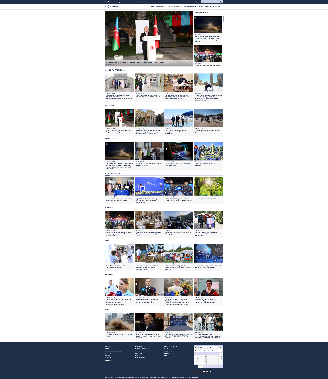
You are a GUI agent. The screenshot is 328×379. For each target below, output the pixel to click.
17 (201, 361)
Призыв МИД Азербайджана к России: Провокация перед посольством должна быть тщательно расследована (148, 131)
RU (190, 2)
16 (197, 361)
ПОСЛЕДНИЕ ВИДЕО (201, 13)
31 (201, 366)
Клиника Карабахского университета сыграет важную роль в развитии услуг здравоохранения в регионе (148, 300)
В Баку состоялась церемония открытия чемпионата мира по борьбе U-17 (208, 266)
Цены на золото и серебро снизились (123, 62)
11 (205, 359)
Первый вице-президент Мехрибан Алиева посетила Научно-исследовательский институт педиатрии (119, 96)
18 (205, 361)
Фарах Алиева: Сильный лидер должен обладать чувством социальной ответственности (148, 200)
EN (193, 2)
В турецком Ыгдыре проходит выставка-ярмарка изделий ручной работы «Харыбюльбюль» (119, 234)
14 (217, 359)
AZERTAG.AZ (109, 346)
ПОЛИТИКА (169, 6)
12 (209, 359)
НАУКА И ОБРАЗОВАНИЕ (142, 349)
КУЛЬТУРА (182, 6)
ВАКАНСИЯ (167, 353)
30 (197, 366)
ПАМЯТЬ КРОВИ (140, 358)
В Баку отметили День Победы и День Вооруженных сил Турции (118, 131)
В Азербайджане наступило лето (205, 199)
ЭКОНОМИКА (198, 6)
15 (221, 359)
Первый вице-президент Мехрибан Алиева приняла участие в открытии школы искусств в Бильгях (177, 96)
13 (213, 359)
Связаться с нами (170, 346)
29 (221, 364)
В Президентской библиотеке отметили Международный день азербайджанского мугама (149, 234)
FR (198, 2)
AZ (188, 2)
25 (205, 364)
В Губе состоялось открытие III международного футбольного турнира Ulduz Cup (177, 267)
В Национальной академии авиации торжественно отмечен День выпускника (178, 199)
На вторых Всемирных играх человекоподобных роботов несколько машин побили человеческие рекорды (207, 336)
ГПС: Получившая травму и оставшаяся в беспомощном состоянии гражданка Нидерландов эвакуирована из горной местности (207, 39)
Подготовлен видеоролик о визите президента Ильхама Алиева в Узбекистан (176, 131)
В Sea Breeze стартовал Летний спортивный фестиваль (116, 266)
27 (213, 364)
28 (217, 364)
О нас (166, 349)
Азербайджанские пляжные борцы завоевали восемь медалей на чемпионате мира (146, 267)
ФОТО (107, 349)
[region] (209, 41)
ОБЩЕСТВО (190, 6)
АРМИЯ (176, 6)
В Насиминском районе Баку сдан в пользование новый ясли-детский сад (147, 96)
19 (209, 361)
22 (221, 361)
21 (217, 361)
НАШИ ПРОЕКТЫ (214, 6)
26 (209, 364)
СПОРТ (137, 351)
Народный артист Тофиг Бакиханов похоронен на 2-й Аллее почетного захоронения (206, 234)
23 (197, 364)
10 (201, 359)
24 (201, 364)
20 (213, 361)
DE (195, 2)
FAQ (165, 355)
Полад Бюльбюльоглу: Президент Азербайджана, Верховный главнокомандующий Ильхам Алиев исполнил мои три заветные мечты (177, 301)
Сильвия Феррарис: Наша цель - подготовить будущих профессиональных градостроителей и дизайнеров (208, 300)
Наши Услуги (169, 351)
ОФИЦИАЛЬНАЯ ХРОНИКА (157, 6)
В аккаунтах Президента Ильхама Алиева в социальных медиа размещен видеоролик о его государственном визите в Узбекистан (208, 97)
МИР (136, 355)
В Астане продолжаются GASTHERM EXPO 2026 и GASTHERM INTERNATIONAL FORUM (178, 336)
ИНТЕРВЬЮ (138, 353)
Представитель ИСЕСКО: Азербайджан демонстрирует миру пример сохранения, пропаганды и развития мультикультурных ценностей (119, 301)
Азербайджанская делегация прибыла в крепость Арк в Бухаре (208, 131)
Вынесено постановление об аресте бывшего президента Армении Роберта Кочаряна (148, 336)
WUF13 (205, 6)
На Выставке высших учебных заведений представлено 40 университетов (119, 199)
